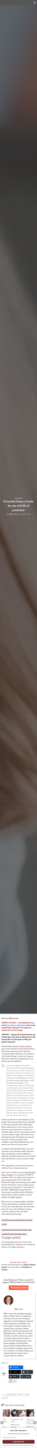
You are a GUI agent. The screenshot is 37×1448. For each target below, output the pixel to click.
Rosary (27, 1395)
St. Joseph (4, 1398)
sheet (32, 1022)
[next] (35, 1422)
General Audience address (22, 1046)
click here (9, 1165)
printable (20, 1395)
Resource (18, 498)
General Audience (11, 1395)
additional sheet (27, 1037)
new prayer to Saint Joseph (16, 1025)
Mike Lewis (13, 514)
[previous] (1, 1422)
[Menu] (34, 2)
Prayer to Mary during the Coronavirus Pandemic (17, 1186)
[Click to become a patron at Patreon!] (18, 1290)
